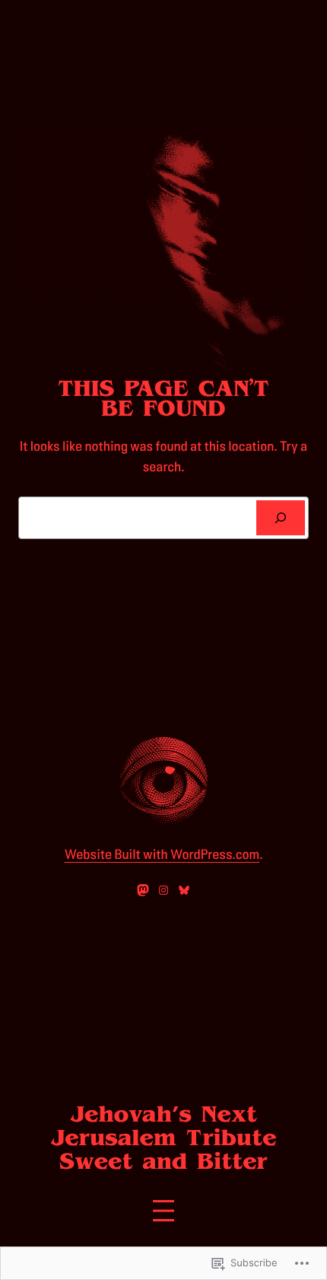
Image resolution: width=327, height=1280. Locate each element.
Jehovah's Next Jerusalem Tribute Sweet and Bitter (163, 1138)
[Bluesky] (184, 890)
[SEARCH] (280, 517)
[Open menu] (163, 1210)
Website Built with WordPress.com (162, 855)
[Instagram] (163, 890)
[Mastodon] (143, 890)
